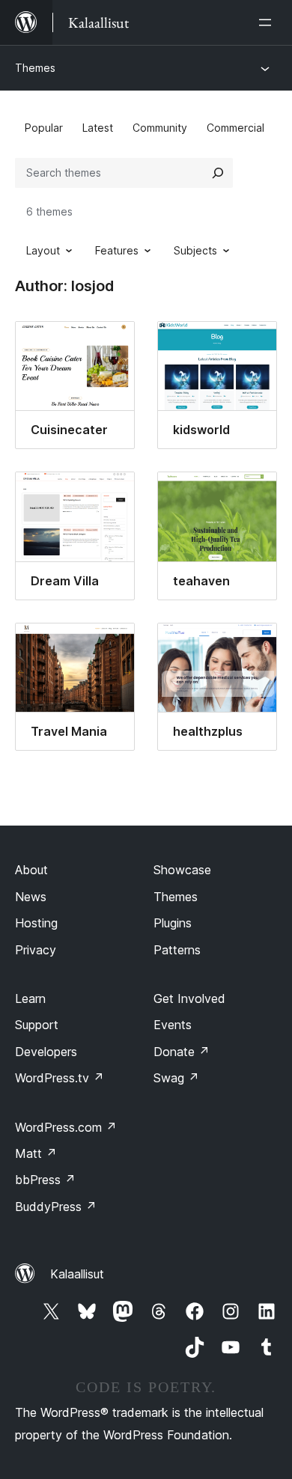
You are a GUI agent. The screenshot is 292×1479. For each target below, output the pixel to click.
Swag (176, 1077)
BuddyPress (56, 1206)
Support (36, 1024)
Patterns (177, 949)
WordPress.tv (59, 1077)
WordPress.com (66, 1127)
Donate (181, 1051)
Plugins (172, 922)
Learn (30, 998)
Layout (43, 250)
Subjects (195, 250)
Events (172, 1024)
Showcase (182, 869)
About (31, 869)
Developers (46, 1051)
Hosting (36, 922)
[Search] (218, 173)
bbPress (45, 1179)
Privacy (35, 949)
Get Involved (189, 998)
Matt (36, 1153)
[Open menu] (268, 22)
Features (117, 250)
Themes (35, 67)
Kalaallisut (77, 1273)
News (30, 896)
